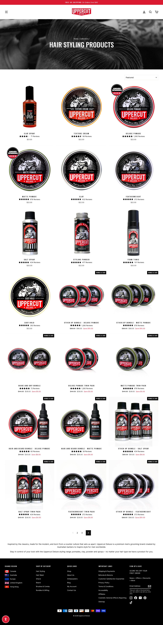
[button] (6, 619)
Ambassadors (72, 579)
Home (76, 39)
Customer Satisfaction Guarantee (111, 579)
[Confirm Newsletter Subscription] (149, 586)
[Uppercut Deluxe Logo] (81, 12)
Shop (69, 571)
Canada (13, 571)
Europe (13, 579)
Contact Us (71, 590)
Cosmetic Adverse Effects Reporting (112, 598)
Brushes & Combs (43, 586)
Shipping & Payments (106, 571)
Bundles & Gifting (42, 590)
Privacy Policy (103, 583)
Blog (69, 583)
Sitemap (101, 602)
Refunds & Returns (105, 575)
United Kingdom (16, 583)
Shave (38, 579)
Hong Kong (14, 587)
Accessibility (103, 590)
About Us (70, 575)
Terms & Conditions (105, 586)
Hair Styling (40, 571)
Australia (13, 575)
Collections (84, 39)
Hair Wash (40, 575)
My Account (71, 586)
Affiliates (101, 594)
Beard (38, 583)
